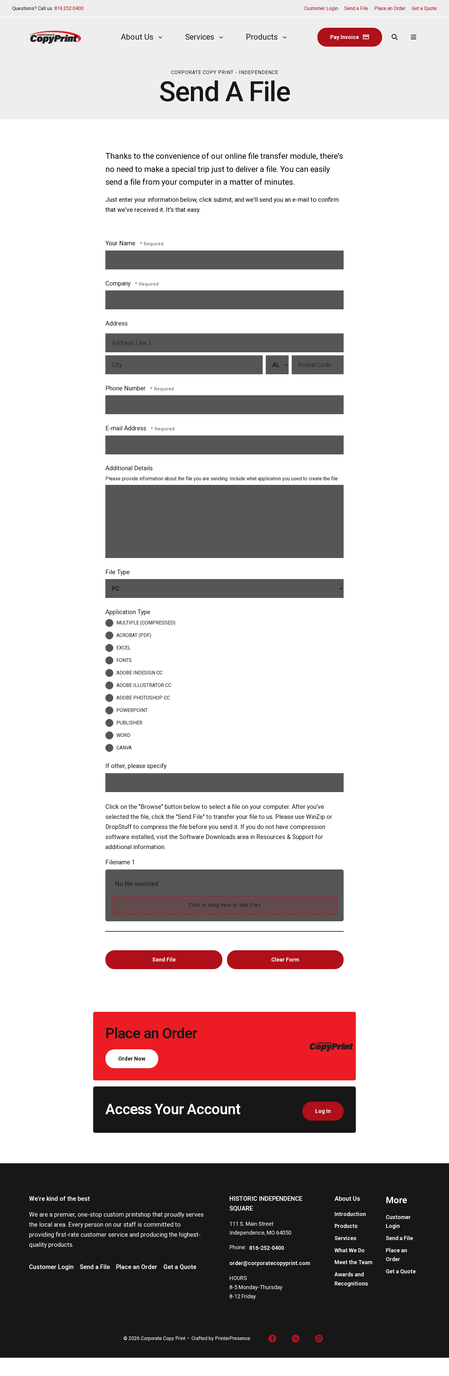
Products (262, 36)
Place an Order (390, 8)
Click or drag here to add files (224, 905)
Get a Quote (424, 8)
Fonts (124, 660)
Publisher (129, 723)
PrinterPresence (232, 1338)
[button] (394, 37)
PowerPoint (132, 710)
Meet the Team (353, 1262)
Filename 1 (120, 862)
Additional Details (129, 468)
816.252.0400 (69, 8)
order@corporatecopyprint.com (269, 1263)
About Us (137, 36)
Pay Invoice (345, 37)
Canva (124, 748)
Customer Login (321, 8)
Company (118, 283)
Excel (123, 648)
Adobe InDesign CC (139, 673)
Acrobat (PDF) (133, 635)
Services (199, 36)
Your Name (121, 243)
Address (116, 323)
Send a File (356, 8)
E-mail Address (126, 428)
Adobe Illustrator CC (143, 685)
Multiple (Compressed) (145, 623)
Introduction (350, 1214)
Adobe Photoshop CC (143, 698)
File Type (117, 572)
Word (123, 735)
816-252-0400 (266, 1248)
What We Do (349, 1250)
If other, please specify (135, 766)
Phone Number (126, 388)
